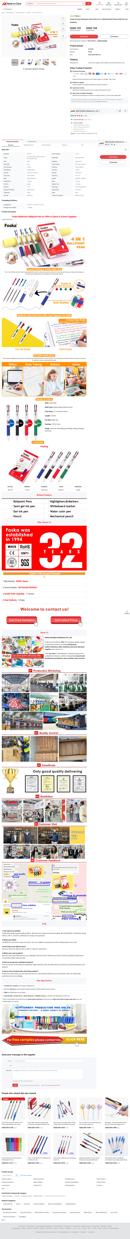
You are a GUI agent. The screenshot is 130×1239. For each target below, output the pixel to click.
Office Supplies (10, 12)
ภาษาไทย (94, 1228)
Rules (127, 9)
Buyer (87, 9)
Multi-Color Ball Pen (39, 1204)
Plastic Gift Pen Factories (42, 1212)
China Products (30, 1226)
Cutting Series (5, 1185)
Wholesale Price (67, 1226)
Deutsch (62, 1228)
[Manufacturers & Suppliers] (11, 3)
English (23, 1228)
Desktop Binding (37, 1182)
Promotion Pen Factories (59, 1212)
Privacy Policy (91, 1232)
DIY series (99, 1185)
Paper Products (101, 1179)
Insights (110, 1226)
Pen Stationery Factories (10, 1212)
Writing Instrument (38, 1179)
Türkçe (99, 1228)
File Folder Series (69, 1179)
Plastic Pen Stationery (9, 1216)
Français (42, 1228)
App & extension (106, 9)
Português (35, 1228)
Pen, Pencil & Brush (20, 12)
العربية (74, 1228)
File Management (69, 1185)
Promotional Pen (7, 1204)
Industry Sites (76, 1226)
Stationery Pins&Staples (71, 1182)
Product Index (95, 1226)
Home (3, 12)
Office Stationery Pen (101, 1212)
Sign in (126, 4)
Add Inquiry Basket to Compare (34, 69)
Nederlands (68, 1228)
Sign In (73, 133)
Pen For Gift (114, 1212)
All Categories (8, 9)
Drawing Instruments (7, 1182)
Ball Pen (29, 12)
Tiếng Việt (105, 1228)
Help (96, 9)
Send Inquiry (84, 36)
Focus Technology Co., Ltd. (53, 1232)
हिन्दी (89, 1228)
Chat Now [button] (115, 36)
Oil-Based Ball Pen (70, 1204)
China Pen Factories (25, 1212)
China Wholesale (58, 1226)
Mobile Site (103, 1226)
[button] (90, 145)
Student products (6, 1179)
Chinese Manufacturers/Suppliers (44, 1226)
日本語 (84, 1228)
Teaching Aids (37, 1185)
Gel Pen (18, 1204)
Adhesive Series (101, 1182)
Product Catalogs (27, 1175)
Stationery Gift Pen (75, 1212)
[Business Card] (125, 149)
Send (15, 1085)
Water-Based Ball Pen (37, 12)
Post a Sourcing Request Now (51, 1085)
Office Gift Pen (88, 1212)
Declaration (83, 1232)
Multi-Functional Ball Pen (55, 1204)
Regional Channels (85, 1226)
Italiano (56, 1228)
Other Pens (27, 1204)
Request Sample (102, 41)
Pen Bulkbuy (22, 1216)
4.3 (106, 144)
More (3, 1220)
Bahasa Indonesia (114, 1228)
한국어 (79, 1228)
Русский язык (49, 1228)
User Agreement (75, 1232)
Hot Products (21, 1226)
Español (29, 1228)
